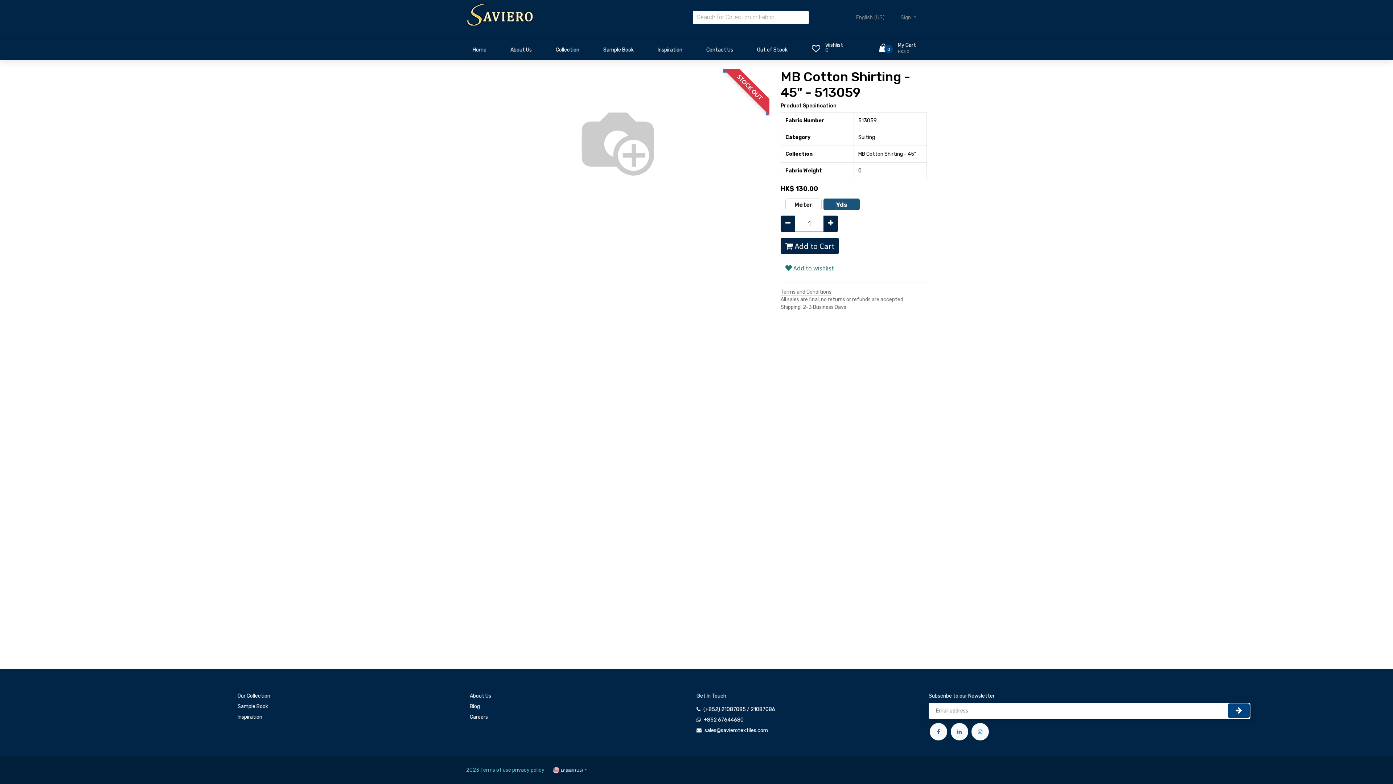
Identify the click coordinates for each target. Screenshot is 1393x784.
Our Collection (254, 696)
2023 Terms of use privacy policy (505, 770)
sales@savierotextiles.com (736, 730)
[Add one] (830, 224)
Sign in (908, 18)
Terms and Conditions (806, 292)
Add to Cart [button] (813, 246)
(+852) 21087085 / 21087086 (739, 709)
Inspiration (250, 717)
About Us (480, 696)
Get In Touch (711, 696)
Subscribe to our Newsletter (962, 696)
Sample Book (253, 706)
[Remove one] (788, 224)
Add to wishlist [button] (813, 268)
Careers (479, 717)
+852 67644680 (724, 720)
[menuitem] (479, 52)
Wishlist (834, 45)
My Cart (907, 45)
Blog (475, 706)
